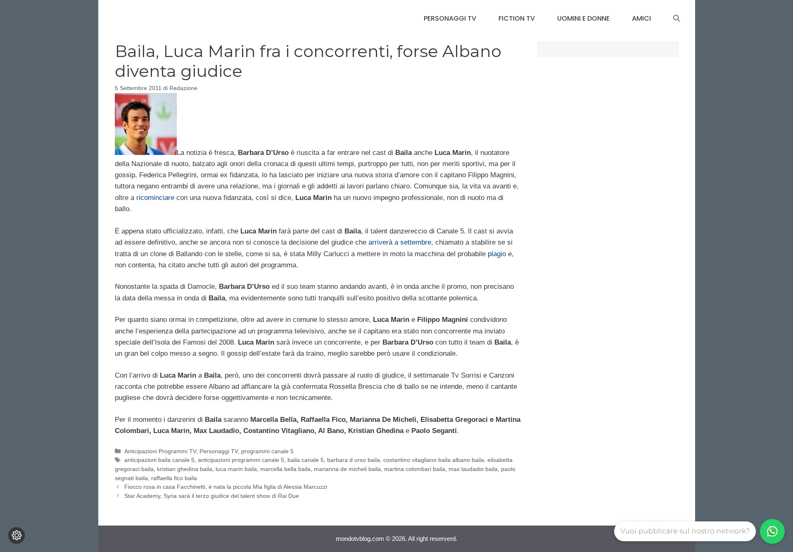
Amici (641, 18)
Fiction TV (517, 18)
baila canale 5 (305, 460)
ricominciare (155, 198)
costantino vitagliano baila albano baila (433, 460)
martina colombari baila (414, 469)
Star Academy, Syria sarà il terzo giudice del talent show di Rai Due (211, 496)
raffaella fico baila (174, 478)
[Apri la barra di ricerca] (676, 18)
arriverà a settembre (399, 242)
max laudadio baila (473, 469)
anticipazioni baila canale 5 (159, 460)
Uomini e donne (583, 18)
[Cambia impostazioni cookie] (16, 535)
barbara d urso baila (353, 460)
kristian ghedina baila (184, 469)
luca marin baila (236, 469)
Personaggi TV (450, 18)
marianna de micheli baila (347, 469)
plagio (497, 254)
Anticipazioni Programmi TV (160, 451)
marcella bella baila (285, 469)
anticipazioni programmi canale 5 (241, 460)
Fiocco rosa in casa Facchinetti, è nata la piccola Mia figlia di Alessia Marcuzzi (225, 486)
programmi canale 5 (267, 451)
